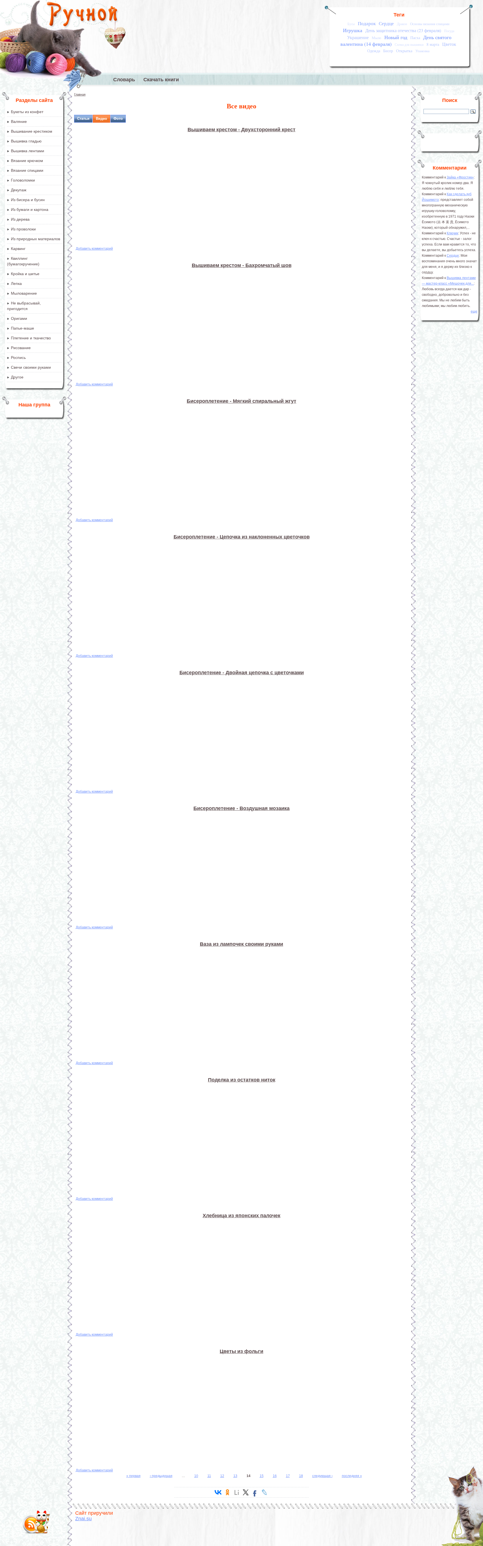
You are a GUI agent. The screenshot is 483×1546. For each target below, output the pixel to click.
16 (275, 1476)
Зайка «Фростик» (460, 177)
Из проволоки (23, 229)
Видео (101, 118)
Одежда (373, 50)
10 (196, 1476)
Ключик (452, 233)
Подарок (367, 23)
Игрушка (352, 30)
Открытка (404, 50)
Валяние (19, 121)
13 (235, 1476)
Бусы (351, 24)
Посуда (449, 31)
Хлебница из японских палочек (241, 1215)
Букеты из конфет (27, 111)
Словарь (124, 79)
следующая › (322, 1476)
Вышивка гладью (26, 141)
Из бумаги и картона (29, 209)
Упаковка (422, 50)
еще (474, 311)
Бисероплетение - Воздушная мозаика (241, 808)
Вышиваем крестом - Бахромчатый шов (242, 265)
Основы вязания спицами (429, 23)
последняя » (352, 1476)
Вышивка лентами (27, 151)
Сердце (386, 23)
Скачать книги (161, 79)
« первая (133, 1476)
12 (222, 1476)
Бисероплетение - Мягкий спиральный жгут (241, 401)
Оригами (19, 318)
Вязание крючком (27, 160)
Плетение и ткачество (31, 338)
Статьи (83, 118)
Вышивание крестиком (31, 131)
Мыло (376, 37)
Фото (118, 118)
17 (288, 1476)
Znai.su (83, 1518)
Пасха (415, 37)
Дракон (402, 24)
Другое (17, 377)
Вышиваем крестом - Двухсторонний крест (241, 129)
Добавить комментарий (94, 249)
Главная (80, 94)
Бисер (388, 50)
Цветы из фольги (241, 1351)
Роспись (18, 357)
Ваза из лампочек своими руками (241, 944)
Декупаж (18, 190)
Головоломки (23, 180)
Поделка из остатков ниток (241, 1080)
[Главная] (82, 15)
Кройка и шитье (25, 273)
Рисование (21, 348)
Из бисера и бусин (28, 199)
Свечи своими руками (31, 367)
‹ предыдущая (161, 1476)
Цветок (449, 44)
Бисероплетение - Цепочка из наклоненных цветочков (242, 537)
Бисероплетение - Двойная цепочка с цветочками (241, 672)
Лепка (16, 283)
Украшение (358, 37)
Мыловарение (24, 293)
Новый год (395, 37)
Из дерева (20, 219)
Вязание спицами (27, 170)
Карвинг (18, 248)
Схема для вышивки (409, 44)
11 (209, 1476)
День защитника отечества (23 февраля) (403, 30)
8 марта (433, 44)
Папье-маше (22, 328)
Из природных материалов (35, 239)
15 (262, 1476)
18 (301, 1476)
